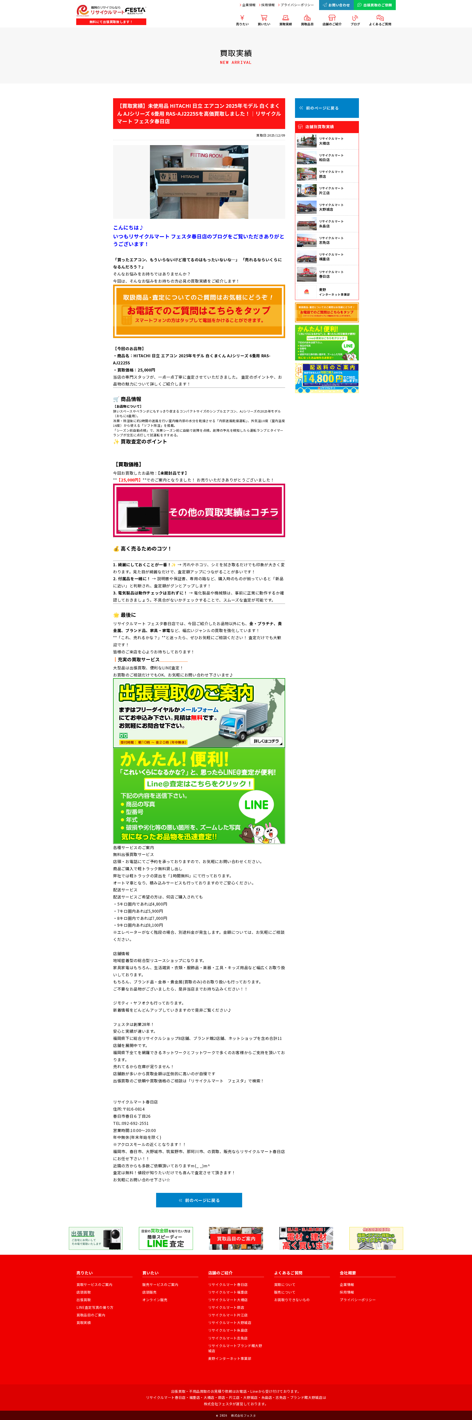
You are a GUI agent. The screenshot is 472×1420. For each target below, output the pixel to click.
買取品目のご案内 (90, 1314)
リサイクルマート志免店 (228, 1338)
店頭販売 (149, 1292)
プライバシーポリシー (297, 4)
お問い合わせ (339, 4)
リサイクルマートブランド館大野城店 (235, 1348)
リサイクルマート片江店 (228, 1314)
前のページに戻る (202, 1200)
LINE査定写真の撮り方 (95, 1307)
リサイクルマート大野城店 (229, 1322)
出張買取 (83, 1299)
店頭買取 (83, 1292)
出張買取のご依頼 (377, 4)
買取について (285, 1284)
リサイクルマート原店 (226, 1307)
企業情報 (249, 4)
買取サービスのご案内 (94, 1284)
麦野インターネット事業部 (229, 1358)
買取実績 (83, 1322)
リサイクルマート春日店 (228, 1284)
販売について (285, 1292)
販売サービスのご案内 (160, 1284)
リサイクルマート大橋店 (228, 1299)
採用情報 (268, 4)
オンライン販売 (155, 1299)
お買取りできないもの (292, 1299)
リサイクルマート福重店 (228, 1292)
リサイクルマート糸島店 (228, 1330)
